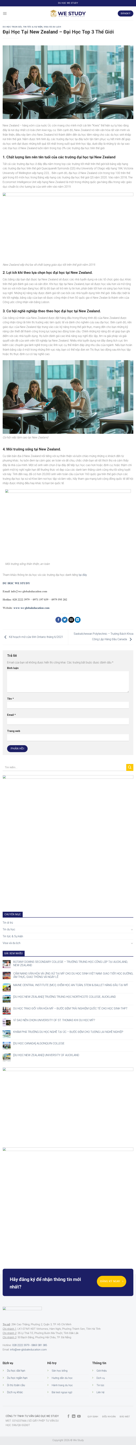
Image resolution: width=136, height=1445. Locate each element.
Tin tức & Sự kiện (33, 27)
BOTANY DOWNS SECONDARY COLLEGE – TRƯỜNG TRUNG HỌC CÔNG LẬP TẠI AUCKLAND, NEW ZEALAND (70, 963)
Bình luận (13, 668)
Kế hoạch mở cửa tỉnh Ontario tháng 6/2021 (35, 637)
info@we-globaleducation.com (28, 1349)
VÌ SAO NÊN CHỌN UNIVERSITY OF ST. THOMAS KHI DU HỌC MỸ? (54, 1020)
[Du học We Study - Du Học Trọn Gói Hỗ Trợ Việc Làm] (68, 13)
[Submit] (129, 767)
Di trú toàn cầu (16, 1385)
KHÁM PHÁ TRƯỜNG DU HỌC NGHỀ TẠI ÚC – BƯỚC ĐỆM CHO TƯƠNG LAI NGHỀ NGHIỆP (68, 1031)
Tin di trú (8, 922)
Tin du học (9, 929)
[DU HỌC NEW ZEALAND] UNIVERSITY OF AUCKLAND (46, 1055)
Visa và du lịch (52, 27)
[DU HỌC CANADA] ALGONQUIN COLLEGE (38, 1043)
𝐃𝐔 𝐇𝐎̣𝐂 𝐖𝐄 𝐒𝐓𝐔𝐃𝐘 (16, 583)
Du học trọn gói (12, 27)
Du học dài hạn (16, 1370)
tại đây (83, 575)
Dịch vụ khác (15, 1392)
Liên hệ (100, 1392)
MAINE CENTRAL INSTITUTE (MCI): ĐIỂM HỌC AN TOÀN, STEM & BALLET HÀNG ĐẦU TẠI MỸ (70, 985)
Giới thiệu (102, 1370)
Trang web (13, 731)
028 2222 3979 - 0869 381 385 (29, 1345)
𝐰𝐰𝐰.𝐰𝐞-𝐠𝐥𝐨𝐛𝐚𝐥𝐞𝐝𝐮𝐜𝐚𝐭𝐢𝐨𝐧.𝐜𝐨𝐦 (31, 608)
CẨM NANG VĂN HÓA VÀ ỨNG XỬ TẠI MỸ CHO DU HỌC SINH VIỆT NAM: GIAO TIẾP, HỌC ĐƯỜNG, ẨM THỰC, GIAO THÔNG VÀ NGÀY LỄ (73, 975)
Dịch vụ (101, 1378)
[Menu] (5, 13)
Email (11, 714)
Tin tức (100, 1385)
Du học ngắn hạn (17, 1378)
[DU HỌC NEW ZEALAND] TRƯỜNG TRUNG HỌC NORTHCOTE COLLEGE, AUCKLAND (64, 996)
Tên (10, 698)
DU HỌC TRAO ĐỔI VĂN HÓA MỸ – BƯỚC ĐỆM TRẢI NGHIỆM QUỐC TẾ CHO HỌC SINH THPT (70, 1008)
